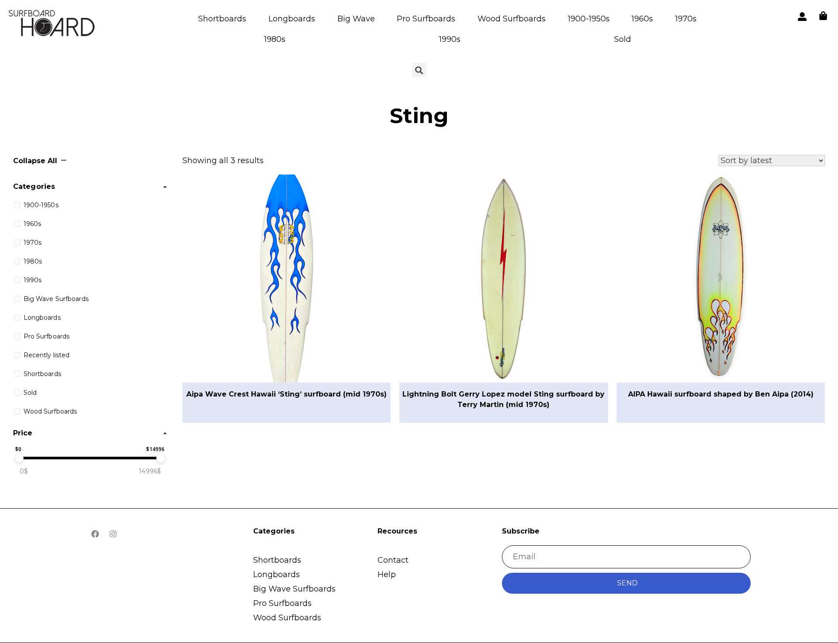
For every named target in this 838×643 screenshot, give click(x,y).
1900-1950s (589, 19)
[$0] (19, 458)
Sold (622, 39)
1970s (686, 19)
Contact (393, 560)
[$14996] (160, 458)
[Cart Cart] (823, 16)
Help (387, 574)
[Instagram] (113, 534)
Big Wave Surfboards (294, 589)
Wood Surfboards (511, 19)
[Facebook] (95, 534)
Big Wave (356, 19)
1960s (642, 19)
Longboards (291, 19)
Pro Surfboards (426, 19)
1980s (274, 39)
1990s (449, 39)
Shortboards (222, 19)
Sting (419, 115)
